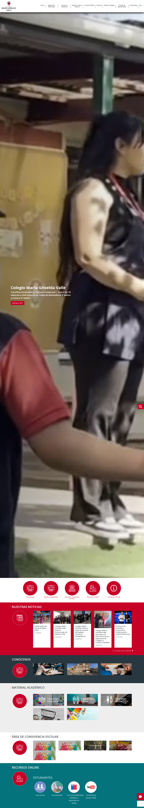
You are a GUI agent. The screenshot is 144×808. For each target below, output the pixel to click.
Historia (99, 5)
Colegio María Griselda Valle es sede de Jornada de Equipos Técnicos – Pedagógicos (81, 631)
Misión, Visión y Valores (77, 5)
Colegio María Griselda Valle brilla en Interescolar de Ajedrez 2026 (61, 630)
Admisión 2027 (17, 303)
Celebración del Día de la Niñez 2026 (41, 628)
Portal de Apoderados (122, 5)
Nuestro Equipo (109, 5)
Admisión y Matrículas (51, 5)
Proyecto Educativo (64, 5)
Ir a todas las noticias (122, 650)
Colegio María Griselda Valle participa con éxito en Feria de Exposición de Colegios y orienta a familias (103, 637)
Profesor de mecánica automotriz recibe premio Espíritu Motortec (123, 630)
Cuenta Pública (89, 5)
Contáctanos (133, 5)
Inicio (42, 5)
